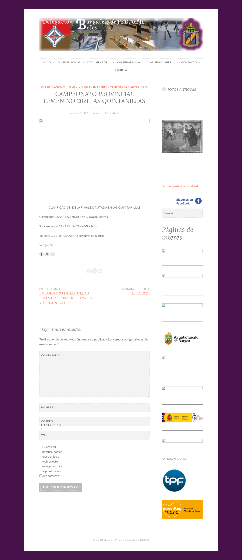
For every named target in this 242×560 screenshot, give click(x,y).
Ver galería (46, 245)
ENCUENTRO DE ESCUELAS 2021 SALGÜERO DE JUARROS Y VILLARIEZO (65, 296)
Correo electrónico (50, 425)
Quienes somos (69, 62)
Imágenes (100, 87)
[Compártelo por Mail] (52, 254)
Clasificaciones (159, 62)
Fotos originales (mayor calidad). (180, 186)
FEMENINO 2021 (79, 87)
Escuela (121, 70)
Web (44, 434)
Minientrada (112, 112)
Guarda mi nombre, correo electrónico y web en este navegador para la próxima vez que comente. (52, 461)
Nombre (48, 407)
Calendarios (127, 62)
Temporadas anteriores (129, 87)
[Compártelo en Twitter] (47, 254)
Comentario (50, 357)
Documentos (97, 62)
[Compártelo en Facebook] (41, 254)
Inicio (46, 62)
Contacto (189, 62)
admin (96, 112)
